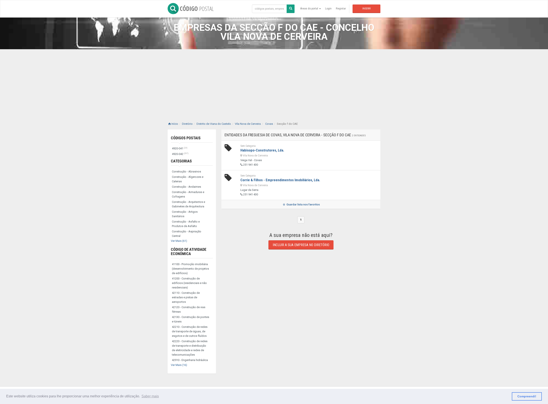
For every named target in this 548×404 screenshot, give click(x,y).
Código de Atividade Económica (188, 251)
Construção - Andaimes (186, 186)
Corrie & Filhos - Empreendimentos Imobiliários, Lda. (280, 180)
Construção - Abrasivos (186, 171)
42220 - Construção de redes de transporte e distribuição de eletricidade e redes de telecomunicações (189, 348)
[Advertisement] (274, 81)
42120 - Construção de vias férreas (188, 309)
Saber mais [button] (150, 396)
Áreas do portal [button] (309, 8)
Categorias (181, 161)
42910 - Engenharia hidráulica (190, 360)
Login (328, 8)
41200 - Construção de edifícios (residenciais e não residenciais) (189, 283)
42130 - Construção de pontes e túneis (190, 319)
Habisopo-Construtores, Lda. (262, 150)
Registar (341, 8)
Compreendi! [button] (526, 396)
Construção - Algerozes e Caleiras (187, 179)
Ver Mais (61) (179, 240)
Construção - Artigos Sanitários (185, 214)
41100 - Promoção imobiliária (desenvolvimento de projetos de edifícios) (190, 269)
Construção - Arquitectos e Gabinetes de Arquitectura (188, 204)
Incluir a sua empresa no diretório (301, 245)
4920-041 (180, 148)
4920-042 (180, 154)
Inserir (366, 8)
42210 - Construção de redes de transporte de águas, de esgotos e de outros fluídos (189, 331)
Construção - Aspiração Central (186, 234)
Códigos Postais (186, 138)
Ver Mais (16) (179, 365)
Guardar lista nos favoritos (303, 204)
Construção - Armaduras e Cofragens (188, 194)
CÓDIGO (197, 8)
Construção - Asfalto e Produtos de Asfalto (186, 224)
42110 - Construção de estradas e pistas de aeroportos (186, 297)
